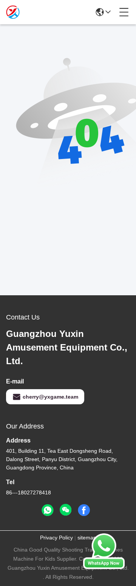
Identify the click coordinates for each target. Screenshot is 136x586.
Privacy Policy (56, 538)
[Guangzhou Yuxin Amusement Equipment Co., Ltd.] (13, 12)
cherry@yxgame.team (50, 397)
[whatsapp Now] (104, 567)
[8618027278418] (47, 510)
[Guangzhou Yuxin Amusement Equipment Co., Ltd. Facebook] (84, 510)
